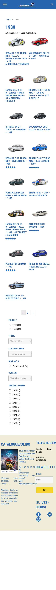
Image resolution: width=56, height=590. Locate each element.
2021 (16, 402)
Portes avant (20, 366)
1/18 (17, 325)
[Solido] (28, 4)
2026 (16, 423)
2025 (16, 419)
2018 (16, 390)
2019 (16, 394)
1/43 (17, 329)
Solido (8, 19)
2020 (16, 398)
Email (38, 473)
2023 (16, 411)
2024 (16, 415)
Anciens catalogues (41, 458)
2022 (16, 406)
